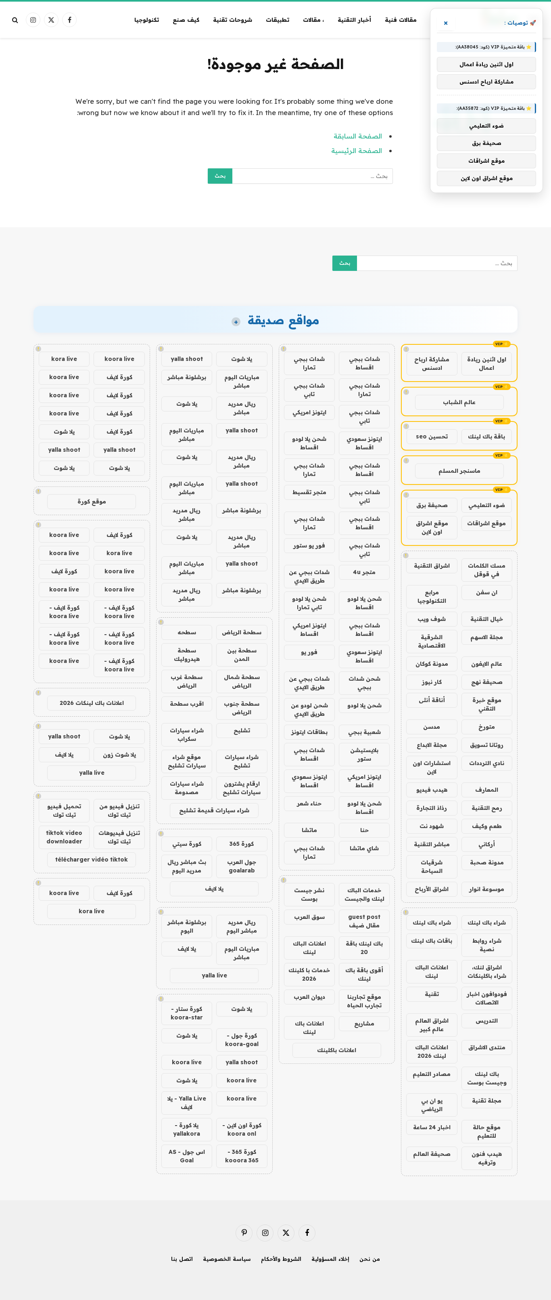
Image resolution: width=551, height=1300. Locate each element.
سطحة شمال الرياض (242, 681)
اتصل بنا (182, 1259)
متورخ (486, 726)
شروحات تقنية (232, 19)
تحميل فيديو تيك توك (64, 810)
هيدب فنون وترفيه (487, 1158)
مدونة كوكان (431, 663)
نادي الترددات (486, 763)
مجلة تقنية (486, 1100)
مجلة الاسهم (486, 637)
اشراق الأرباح (432, 889)
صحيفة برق (432, 505)
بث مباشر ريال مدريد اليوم (186, 866)
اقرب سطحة (187, 703)
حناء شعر (309, 803)
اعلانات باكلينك (336, 1050)
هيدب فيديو (431, 789)
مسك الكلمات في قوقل (486, 570)
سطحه (186, 632)
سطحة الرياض (241, 632)
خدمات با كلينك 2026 (309, 974)
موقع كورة (91, 501)
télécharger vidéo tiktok (91, 859)
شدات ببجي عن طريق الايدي (309, 576)
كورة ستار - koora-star (187, 1013)
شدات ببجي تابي (309, 390)
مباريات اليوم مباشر (241, 381)
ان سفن (486, 592)
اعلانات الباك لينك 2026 (431, 1051)
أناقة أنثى (432, 700)
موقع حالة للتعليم (487, 1131)
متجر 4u (364, 572)
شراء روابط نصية (486, 945)
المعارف (486, 789)
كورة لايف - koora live (119, 612)
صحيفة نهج (487, 682)
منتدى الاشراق (486, 1047)
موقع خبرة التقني (486, 704)
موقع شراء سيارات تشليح (187, 761)
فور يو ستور (309, 545)
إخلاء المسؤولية (330, 1259)
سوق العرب (309, 916)
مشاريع (364, 1023)
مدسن (431, 726)
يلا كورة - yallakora (186, 1129)
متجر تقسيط (309, 492)
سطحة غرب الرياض (186, 681)
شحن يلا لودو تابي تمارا (309, 603)
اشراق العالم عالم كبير (432, 1025)
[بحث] (16, 20)
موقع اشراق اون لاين (432, 527)
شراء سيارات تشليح (242, 761)
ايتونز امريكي (309, 412)
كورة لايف (119, 377)
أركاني (486, 844)
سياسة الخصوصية (227, 1259)
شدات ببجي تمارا (309, 363)
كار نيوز (432, 682)
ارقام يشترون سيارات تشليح (242, 788)
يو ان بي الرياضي (431, 1105)
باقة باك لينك (486, 436)
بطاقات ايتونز (309, 732)
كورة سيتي (186, 843)
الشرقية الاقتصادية (431, 641)
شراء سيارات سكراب (187, 734)
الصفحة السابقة (358, 136)
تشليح (242, 730)
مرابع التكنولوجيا (431, 596)
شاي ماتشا (364, 848)
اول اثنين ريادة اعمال (486, 363)
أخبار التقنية (354, 19)
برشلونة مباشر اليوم (186, 926)
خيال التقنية (486, 619)
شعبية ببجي (364, 732)
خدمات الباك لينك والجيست (364, 894)
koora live (187, 1062)
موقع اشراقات (486, 523)
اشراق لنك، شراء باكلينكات (487, 971)
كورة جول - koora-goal (242, 1040)
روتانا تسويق (486, 745)
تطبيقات (277, 19)
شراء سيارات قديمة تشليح (214, 810)
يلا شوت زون (119, 754)
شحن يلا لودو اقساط (309, 443)
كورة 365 (242, 843)
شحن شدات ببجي (364, 683)
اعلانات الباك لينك (431, 971)
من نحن (369, 1259)
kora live (64, 359)
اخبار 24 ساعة (432, 1127)
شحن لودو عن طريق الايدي (309, 709)
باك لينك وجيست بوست (487, 1078)
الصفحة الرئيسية (356, 150)
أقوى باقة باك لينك (364, 974)
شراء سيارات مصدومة (187, 788)
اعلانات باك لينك (309, 1028)
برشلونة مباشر (186, 377)
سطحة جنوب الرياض (241, 708)
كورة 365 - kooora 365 (242, 1156)
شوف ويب (431, 619)
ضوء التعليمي (486, 505)
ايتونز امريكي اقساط (309, 629)
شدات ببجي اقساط (364, 363)
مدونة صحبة (487, 862)
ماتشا (309, 830)
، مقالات (313, 19)
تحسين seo (432, 436)
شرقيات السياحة (431, 866)
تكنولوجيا (146, 19)
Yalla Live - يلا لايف (186, 1103)
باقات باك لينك (431, 940)
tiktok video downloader (64, 837)
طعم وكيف (487, 826)
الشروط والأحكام (281, 1259)
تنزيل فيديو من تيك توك (119, 810)
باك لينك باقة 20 (364, 948)
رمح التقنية (487, 807)
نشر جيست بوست (309, 894)
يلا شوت (241, 359)
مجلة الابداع (432, 745)
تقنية (432, 994)
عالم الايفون (486, 663)
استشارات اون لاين (432, 767)
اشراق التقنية (432, 565)
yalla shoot (187, 359)
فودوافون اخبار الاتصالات (487, 998)
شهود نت (432, 826)
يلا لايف (214, 888)
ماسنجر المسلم (459, 470)
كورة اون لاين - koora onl (241, 1129)
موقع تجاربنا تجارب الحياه (364, 1001)
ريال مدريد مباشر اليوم (241, 926)
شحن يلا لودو (364, 705)
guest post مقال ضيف (364, 921)
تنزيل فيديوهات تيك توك (119, 837)
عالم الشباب (459, 402)
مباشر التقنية (432, 844)
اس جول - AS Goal (187, 1156)
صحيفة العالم (432, 1153)
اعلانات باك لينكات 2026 (92, 703)
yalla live (214, 975)
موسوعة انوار (486, 889)
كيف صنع (186, 19)
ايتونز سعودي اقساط (364, 443)
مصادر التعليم (432, 1074)
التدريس (487, 1020)
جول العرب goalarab (241, 866)
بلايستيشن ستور (364, 754)
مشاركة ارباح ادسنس (431, 363)
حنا (364, 830)
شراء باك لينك (487, 922)
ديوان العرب (309, 996)
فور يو (309, 652)
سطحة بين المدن (242, 655)
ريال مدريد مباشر (242, 408)
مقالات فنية (401, 19)
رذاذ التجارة (431, 807)
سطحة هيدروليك (187, 655)
